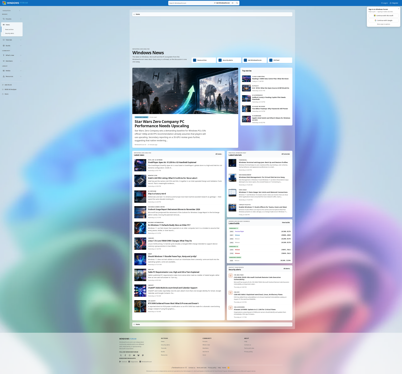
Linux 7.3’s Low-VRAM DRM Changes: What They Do (170, 241)
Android (124, 362)
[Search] (237, 3)
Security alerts (9, 33)
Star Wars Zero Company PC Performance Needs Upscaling (162, 123)
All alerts (287, 269)
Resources (164, 355)
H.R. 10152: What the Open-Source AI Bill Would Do (270, 88)
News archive (9, 29)
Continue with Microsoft (384, 16)
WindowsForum (147, 362)
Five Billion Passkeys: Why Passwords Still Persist (270, 109)
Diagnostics (134, 362)
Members (206, 348)
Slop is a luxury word (157, 193)
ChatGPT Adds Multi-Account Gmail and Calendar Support (172, 288)
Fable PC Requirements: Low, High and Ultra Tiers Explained (173, 272)
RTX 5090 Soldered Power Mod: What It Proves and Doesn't (173, 303)
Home (224, 368)
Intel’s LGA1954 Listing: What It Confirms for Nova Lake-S (172, 178)
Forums (205, 341)
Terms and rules (249, 348)
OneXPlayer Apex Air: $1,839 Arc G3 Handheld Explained (172, 162)
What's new (206, 345)
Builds (163, 352)
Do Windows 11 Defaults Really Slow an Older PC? (169, 225)
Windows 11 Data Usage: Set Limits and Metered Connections (263, 192)
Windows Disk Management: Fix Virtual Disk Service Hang (262, 177)
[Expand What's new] (21, 55)
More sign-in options (383, 24)
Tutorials (163, 348)
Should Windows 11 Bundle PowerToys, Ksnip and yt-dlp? (172, 256)
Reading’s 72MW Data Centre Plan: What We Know (270, 79)
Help (245, 341)
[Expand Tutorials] (21, 40)
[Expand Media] (21, 71)
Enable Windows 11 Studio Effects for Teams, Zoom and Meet (263, 207)
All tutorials (286, 154)
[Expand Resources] (21, 76)
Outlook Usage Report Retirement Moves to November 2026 (174, 209)
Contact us (247, 345)
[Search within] (232, 3)
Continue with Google (384, 20)
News (162, 341)
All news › (219, 154)
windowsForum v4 (178, 368)
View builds (286, 222)
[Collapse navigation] (20, 10)
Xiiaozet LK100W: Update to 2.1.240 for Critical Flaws (255, 309)
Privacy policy (248, 352)
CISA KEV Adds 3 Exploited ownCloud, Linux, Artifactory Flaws (258, 294)
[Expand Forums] (21, 19)
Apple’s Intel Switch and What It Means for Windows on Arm (271, 119)
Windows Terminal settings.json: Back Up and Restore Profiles (263, 162)
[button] (186, 367)
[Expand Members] (21, 61)
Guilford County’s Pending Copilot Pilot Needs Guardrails (269, 98)
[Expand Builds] (21, 45)
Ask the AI (206, 352)
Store (204, 355)
